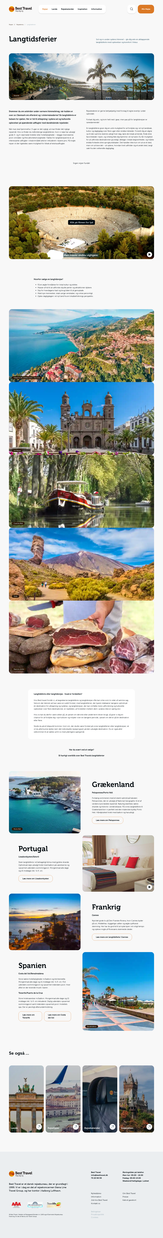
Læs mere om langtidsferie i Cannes (112, 937)
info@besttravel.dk (99, 1175)
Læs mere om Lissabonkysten (35, 878)
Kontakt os (95, 1203)
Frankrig (106, 907)
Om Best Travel (129, 1193)
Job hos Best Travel (99, 1200)
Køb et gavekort (129, 1200)
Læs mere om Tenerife (28, 1016)
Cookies (94, 1217)
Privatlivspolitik (97, 1214)
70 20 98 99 (96, 1178)
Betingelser (96, 1211)
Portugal (33, 849)
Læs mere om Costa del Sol (57, 1016)
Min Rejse (146, 9)
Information (96, 1197)
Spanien (32, 966)
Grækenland (113, 785)
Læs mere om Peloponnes (107, 820)
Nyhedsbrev (96, 1193)
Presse (125, 1197)
